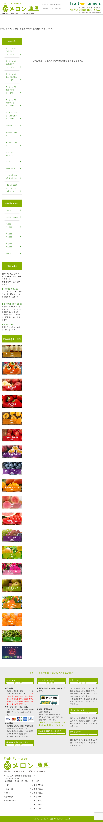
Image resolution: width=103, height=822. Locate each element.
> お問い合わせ (10, 800)
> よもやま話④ (36, 796)
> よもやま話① (36, 784)
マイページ (45, 4)
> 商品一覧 (8, 788)
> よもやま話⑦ (36, 808)
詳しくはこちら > (19, 683)
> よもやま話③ (36, 792)
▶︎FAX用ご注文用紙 (10, 288)
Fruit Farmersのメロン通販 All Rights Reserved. (51, 819)
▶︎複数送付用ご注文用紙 (12, 304)
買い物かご (59, 4)
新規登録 (52, 4)
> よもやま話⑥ (36, 804)
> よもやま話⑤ (36, 800)
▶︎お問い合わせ (8, 324)
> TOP (6, 784)
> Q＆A (7, 792)
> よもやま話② (36, 788)
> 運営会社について (12, 796)
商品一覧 (12, 41)
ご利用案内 (45, 8)
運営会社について (57, 8)
